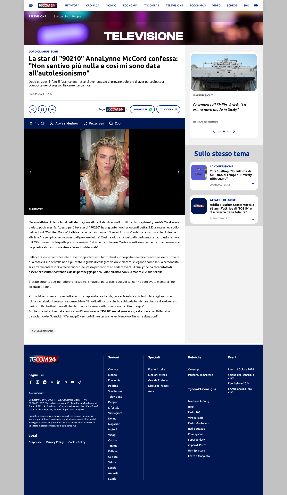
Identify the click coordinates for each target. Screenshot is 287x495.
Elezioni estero (157, 374)
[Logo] (47, 5)
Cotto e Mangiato (199, 456)
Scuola (112, 467)
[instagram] (38, 382)
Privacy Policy (55, 442)
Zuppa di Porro (197, 445)
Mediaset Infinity (198, 401)
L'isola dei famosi (158, 385)
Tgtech (112, 445)
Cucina (112, 440)
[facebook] (31, 382)
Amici (151, 391)
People (112, 402)
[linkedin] (59, 382)
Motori (112, 429)
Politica (113, 385)
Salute (112, 462)
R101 (191, 406)
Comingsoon (195, 434)
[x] (52, 382)
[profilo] (256, 5)
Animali (113, 473)
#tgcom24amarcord (200, 374)
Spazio (112, 478)
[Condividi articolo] (33, 109)
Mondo (112, 374)
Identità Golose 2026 (241, 369)
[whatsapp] (45, 382)
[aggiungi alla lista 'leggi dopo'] (42, 109)
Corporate (35, 442)
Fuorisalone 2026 (239, 383)
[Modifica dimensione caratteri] (52, 109)
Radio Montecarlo (199, 423)
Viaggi (112, 434)
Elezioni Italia (156, 369)
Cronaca (113, 369)
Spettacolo (115, 391)
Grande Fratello (158, 380)
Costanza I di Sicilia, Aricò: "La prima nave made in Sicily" (219, 107)
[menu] (31, 5)
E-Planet (113, 451)
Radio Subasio (196, 428)
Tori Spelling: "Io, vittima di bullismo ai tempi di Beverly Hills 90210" (231, 174)
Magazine (114, 424)
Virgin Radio (195, 417)
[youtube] (73, 382)
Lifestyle (113, 407)
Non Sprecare (196, 450)
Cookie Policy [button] (76, 442)
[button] (63, 123)
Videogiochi (115, 413)
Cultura (113, 456)
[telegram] (66, 382)
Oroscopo (194, 369)
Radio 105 (194, 412)
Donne (112, 418)
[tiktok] (80, 382)
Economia (114, 380)
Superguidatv (196, 439)
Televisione (115, 396)
